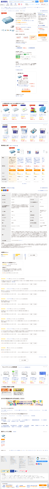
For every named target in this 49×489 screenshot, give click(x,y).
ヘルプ (46, 2)
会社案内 (11, 458)
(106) (14, 174)
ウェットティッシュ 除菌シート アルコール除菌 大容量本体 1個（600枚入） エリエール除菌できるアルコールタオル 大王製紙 (29, 160)
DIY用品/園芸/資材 (26, 426)
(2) (7, 139)
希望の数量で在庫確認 (41, 14)
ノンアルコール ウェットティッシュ (34, 410)
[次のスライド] (14, 30)
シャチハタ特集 (42, 477)
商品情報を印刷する (45, 10)
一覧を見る (14, 431)
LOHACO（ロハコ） (30, 458)
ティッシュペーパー (4, 415)
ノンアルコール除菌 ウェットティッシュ (20, 410)
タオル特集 (40, 476)
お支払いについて (3, 460)
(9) (30, 174)
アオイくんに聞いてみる (42, 461)
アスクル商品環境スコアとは (42, 190)
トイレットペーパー (12, 415)
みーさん (8, 278)
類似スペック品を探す (13, 145)
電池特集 (18, 475)
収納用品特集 (37, 477)
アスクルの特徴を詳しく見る (43, 487)
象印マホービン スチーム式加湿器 (15, 450)
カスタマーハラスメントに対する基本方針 (13, 461)
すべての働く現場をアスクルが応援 (21, 477)
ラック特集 (17, 476)
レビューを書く (31, 20)
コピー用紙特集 (4, 475)
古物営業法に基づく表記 (22, 463)
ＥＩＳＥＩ (8, 308)
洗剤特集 (33, 476)
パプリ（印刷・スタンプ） (31, 459)
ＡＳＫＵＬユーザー (10, 288)
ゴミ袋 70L (46, 450)
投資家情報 (11, 459)
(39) (7, 381)
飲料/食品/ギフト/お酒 (15, 421)
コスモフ (9, 264)
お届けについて (3, 459)
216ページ (20, 240)
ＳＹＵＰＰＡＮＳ (9, 298)
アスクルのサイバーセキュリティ (13, 463)
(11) (38, 174)
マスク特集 (28, 477)
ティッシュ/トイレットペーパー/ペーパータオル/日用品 (19, 7)
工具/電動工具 (20, 425)
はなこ (8, 318)
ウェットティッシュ (30, 7)
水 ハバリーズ (40, 450)
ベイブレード (24, 450)
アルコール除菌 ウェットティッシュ (39, 7)
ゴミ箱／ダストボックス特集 (23, 476)
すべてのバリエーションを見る (20, 43)
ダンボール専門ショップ (5, 477)
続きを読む (13, 281)
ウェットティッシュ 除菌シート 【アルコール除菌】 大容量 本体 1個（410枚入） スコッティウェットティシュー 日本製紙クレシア (20, 160)
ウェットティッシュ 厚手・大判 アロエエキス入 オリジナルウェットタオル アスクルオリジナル (13, 8)
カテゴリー (2, 4)
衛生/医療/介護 (22, 421)
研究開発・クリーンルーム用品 (39, 425)
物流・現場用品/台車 (14, 425)
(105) (17, 381)
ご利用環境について (21, 461)
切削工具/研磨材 (26, 425)
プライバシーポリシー (22, 460)
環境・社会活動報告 (12, 460)
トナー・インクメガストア (10, 475)
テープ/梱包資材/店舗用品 (5, 425)
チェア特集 (13, 476)
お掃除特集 (29, 476)
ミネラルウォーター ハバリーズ (32, 450)
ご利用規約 (20, 459)
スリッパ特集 (37, 476)
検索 (36, 2)
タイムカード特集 (23, 475)
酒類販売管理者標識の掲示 (22, 465)
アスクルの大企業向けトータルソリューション (31, 464)
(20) (22, 174)
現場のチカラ (10, 477)
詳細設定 (33, 1)
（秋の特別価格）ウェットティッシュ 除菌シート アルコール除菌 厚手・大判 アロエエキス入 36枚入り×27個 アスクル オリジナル (3, 442)
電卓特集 (15, 475)
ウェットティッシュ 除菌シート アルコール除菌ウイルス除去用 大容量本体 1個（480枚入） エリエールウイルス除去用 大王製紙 (37, 160)
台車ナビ (14, 477)
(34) (44, 381)
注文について (2, 458)
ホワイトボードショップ (35, 475)
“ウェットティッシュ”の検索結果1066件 (24, 367)
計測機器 (32, 425)
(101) (47, 174)
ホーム (2, 7)
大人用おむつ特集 (32, 477)
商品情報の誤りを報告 (10, 187)
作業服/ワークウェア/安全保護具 (16, 426)
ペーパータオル (19, 415)
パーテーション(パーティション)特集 (6, 476)
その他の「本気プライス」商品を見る (25, 27)
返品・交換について (3, 461)
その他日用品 (33, 415)
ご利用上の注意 (21, 462)
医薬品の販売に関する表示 (22, 467)
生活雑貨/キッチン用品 (7, 7)
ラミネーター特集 (28, 475)
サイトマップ (21, 458)
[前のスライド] (1, 30)
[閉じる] (47, 482)
